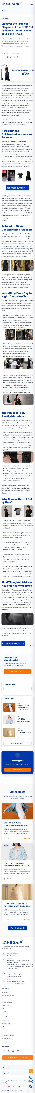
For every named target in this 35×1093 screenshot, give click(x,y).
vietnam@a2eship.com (14, 976)
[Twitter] (11, 57)
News (6, 18)
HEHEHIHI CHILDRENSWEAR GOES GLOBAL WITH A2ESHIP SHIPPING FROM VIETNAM (16, 906)
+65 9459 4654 (19, 981)
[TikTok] (22, 1051)
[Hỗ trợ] (31, 1071)
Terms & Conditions (8, 1035)
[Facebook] (7, 57)
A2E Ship (4, 1083)
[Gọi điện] (31, 1086)
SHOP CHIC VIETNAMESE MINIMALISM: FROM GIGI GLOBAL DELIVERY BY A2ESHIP (17, 865)
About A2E (5, 992)
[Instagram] (4, 1051)
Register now (16, 671)
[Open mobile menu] (31, 4)
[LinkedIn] (14, 57)
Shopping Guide (7, 1002)
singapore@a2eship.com (15, 974)
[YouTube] (13, 1051)
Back (6, 10)
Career (4, 1011)
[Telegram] (31, 1082)
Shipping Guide (6, 1023)
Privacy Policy (6, 1038)
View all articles (16, 743)
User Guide (5, 1020)
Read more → (27, 838)
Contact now (17, 769)
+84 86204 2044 (19, 984)
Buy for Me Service (8, 995)
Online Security (6, 1042)
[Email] (17, 57)
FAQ (3, 1008)
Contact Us (5, 1005)
